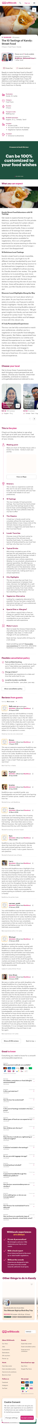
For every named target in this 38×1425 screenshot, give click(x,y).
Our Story (5, 1343)
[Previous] (30, 418)
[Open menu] (34, 3)
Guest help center (26, 1343)
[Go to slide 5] (21, 176)
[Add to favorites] (34, 10)
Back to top (30, 1041)
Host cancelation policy (9, 1369)
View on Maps (21, 477)
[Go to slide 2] (16, 176)
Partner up (5, 1358)
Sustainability (6, 1349)
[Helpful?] (34, 708)
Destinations (5, 1352)
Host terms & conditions (9, 1372)
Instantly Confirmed (25, 68)
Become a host (6, 1375)
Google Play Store (26, 1369)
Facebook (5, 1382)
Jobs (3, 1346)
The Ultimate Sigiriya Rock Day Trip (18, 1310)
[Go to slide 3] (18, 176)
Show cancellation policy (13, 689)
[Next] (34, 418)
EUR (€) (28, 1332)
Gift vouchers (6, 1355)
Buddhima (27, 708)
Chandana (27, 810)
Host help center (7, 1366)
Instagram (5, 1385)
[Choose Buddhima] (18, 406)
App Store (24, 1366)
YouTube (4, 1388)
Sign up (27, 3)
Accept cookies (27, 1418)
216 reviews (15, 37)
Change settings (11, 1418)
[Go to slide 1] (15, 176)
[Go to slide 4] (19, 176)
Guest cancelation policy (28, 1346)
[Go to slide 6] (22, 176)
